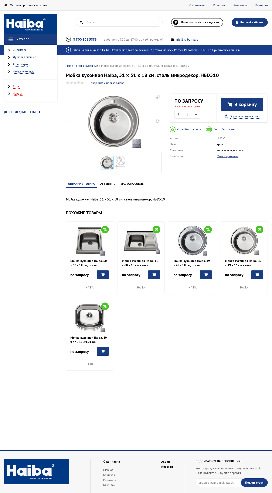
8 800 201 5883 (85, 39)
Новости (18, 93)
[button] (157, 97)
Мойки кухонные (23, 71)
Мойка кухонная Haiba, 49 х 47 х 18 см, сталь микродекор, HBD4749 (88, 340)
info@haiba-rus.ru (187, 39)
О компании (197, 5)
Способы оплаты (224, 129)
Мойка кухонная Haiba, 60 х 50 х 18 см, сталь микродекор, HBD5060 (88, 263)
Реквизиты (240, 5)
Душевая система (24, 57)
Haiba (69, 66)
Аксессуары (20, 64)
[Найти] (81, 22)
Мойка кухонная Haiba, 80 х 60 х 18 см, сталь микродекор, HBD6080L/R (140, 263)
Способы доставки (189, 129)
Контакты (219, 5)
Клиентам (261, 5)
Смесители (20, 50)
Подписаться (254, 482)
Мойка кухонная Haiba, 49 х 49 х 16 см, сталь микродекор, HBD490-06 (243, 263)
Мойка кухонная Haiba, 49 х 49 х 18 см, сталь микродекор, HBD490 (191, 263)
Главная (108, 470)
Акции (16, 86)
